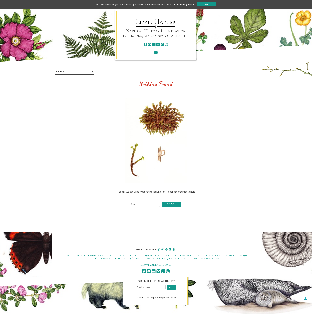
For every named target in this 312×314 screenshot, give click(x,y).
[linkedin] (153, 44)
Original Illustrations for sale (158, 255)
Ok (206, 4)
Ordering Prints (236, 255)
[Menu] (156, 52)
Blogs (132, 255)
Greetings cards (214, 255)
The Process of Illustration (113, 258)
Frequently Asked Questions (180, 258)
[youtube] (149, 44)
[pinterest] (162, 44)
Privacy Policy (209, 258)
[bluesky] (158, 44)
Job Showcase (118, 255)
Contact (185, 255)
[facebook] (145, 44)
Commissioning (98, 255)
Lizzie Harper (156, 21)
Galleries (81, 255)
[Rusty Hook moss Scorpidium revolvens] (156, 140)
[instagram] (166, 44)
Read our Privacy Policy (182, 4)
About (69, 255)
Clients (197, 255)
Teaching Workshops (146, 258)
